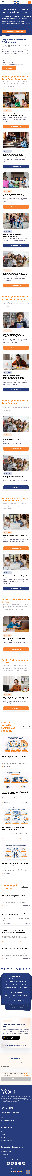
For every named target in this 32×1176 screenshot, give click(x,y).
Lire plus (9, 68)
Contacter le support (7, 1151)
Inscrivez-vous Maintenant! (13, 31)
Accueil (4, 1131)
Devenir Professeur (7, 1140)
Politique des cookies (8, 1118)
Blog (3, 1134)
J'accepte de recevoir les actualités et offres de (17, 1074)
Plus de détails (16, 126)
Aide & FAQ (5, 1154)
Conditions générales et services (11, 1112)
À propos (4, 1137)
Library (4, 1157)
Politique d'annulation (8, 1120)
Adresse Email (5, 1066)
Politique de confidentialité (9, 1115)
